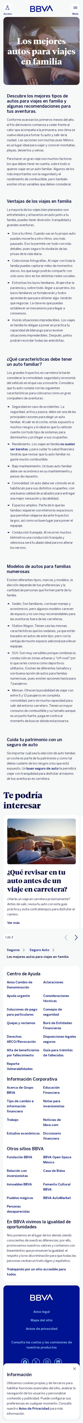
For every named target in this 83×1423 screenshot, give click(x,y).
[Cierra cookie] (74, 1368)
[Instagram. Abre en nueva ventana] (47, 1362)
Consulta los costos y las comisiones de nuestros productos (41, 1344)
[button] (76, 937)
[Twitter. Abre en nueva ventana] (36, 1362)
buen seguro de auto (42, 768)
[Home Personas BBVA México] (41, 8)
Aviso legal (41, 1312)
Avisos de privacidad (41, 1329)
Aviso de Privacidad (34, 1408)
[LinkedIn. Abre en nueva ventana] (58, 1362)
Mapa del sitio (41, 1320)
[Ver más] (41, 841)
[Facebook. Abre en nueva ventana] (25, 1362)
